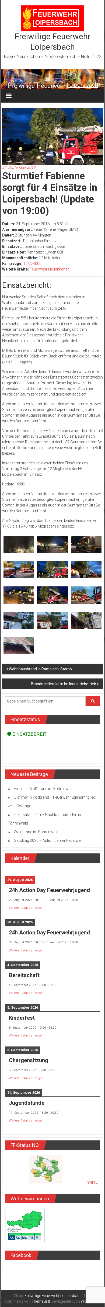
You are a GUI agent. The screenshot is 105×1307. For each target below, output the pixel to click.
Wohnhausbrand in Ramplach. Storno (40, 669)
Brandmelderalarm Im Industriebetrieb (63, 684)
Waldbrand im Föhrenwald (36, 832)
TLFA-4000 (32, 263)
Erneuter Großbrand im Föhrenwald (44, 788)
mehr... (92, 1182)
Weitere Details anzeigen (26, 908)
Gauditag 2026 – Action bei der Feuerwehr (49, 840)
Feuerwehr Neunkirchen (49, 269)
